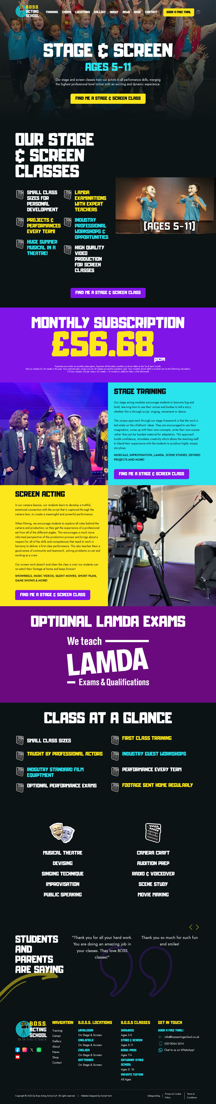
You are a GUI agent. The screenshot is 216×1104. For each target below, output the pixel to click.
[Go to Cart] (198, 12)
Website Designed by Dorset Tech (96, 1095)
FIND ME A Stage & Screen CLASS (108, 293)
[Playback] (120, 229)
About (56, 1047)
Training (57, 1031)
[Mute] (126, 229)
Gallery (100, 12)
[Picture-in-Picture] (203, 229)
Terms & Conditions (192, 1095)
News (126, 12)
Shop (137, 12)
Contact (151, 12)
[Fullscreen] (211, 229)
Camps (66, 12)
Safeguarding (154, 1095)
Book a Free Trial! (170, 1030)
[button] (178, 1037)
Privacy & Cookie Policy (173, 1095)
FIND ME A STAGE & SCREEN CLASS (108, 98)
